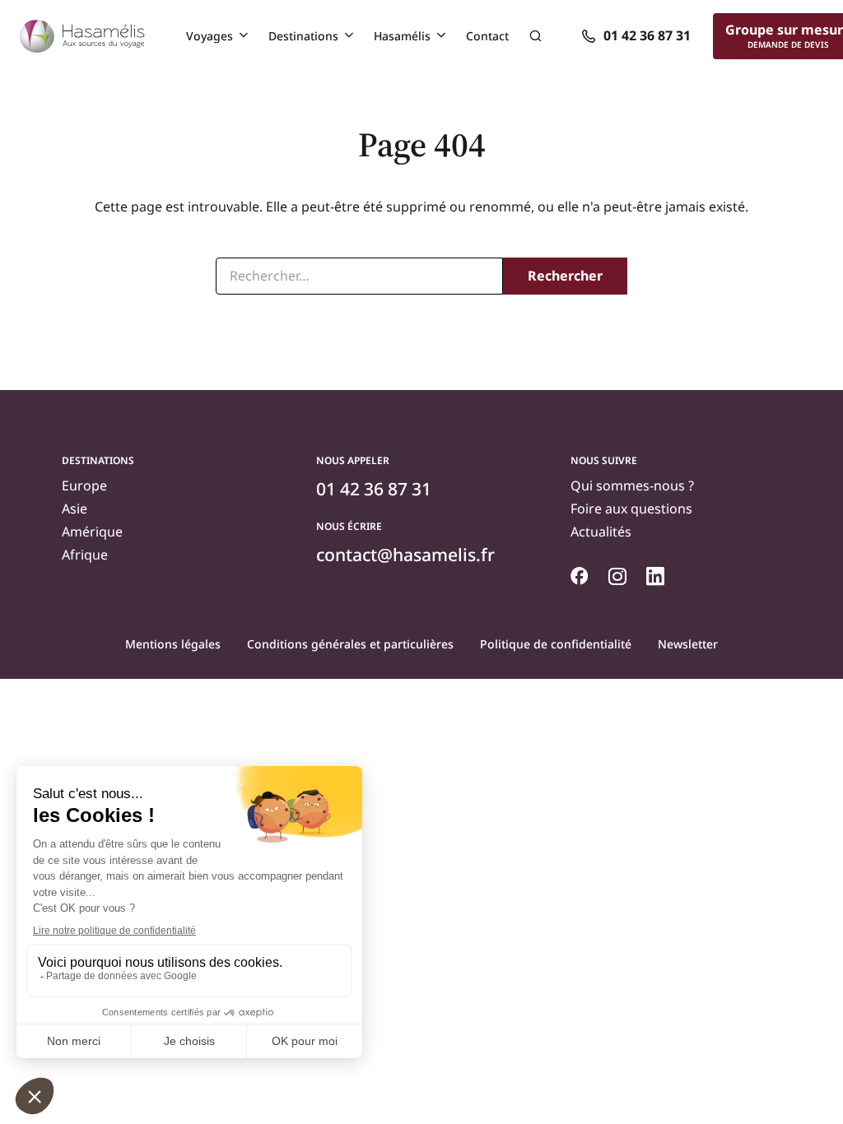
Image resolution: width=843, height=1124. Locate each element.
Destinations (303, 36)
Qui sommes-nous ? (632, 485)
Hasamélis (402, 36)
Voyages (209, 36)
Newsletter (688, 644)
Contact (487, 36)
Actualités (601, 532)
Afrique (85, 555)
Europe (84, 485)
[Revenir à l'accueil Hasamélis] (82, 36)
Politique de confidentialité (555, 644)
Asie (74, 508)
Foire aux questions (631, 508)
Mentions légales (173, 644)
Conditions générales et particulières (350, 644)
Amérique (92, 532)
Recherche (535, 36)
